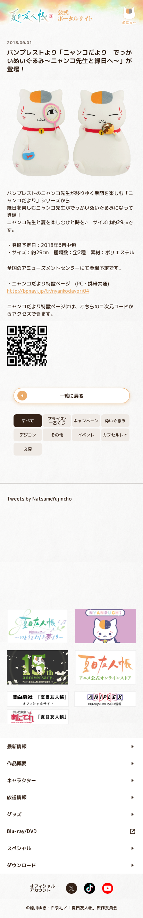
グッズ (14, 814)
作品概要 (16, 763)
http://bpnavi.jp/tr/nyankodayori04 (48, 291)
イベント (86, 435)
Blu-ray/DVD (22, 831)
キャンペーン (86, 421)
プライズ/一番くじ (57, 421)
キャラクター (21, 780)
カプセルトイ (115, 435)
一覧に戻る (71, 395)
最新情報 (16, 746)
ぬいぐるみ (115, 421)
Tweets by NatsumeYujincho (39, 498)
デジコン (27, 435)
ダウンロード (21, 865)
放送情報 (16, 797)
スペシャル (19, 848)
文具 (28, 449)
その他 (57, 435)
